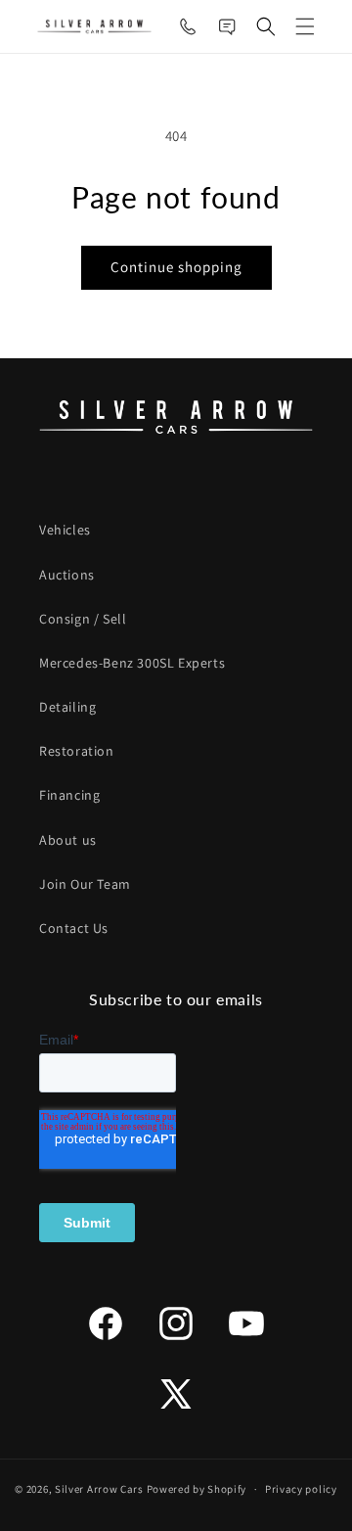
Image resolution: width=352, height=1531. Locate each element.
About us (68, 840)
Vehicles (65, 529)
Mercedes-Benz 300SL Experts (132, 663)
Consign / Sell (82, 618)
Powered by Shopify (197, 1489)
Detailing (67, 707)
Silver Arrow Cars (99, 1489)
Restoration (76, 751)
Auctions (67, 574)
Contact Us (74, 928)
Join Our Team (85, 884)
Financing (69, 795)
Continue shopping (176, 266)
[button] (266, 26)
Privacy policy (301, 1489)
